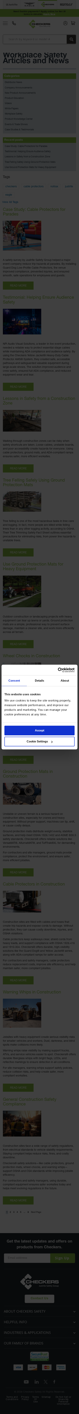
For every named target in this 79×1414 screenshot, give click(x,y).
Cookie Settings (37, 741)
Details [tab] (39, 680)
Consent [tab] (14, 680)
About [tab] (65, 680)
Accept (39, 730)
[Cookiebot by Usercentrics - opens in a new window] (58, 670)
